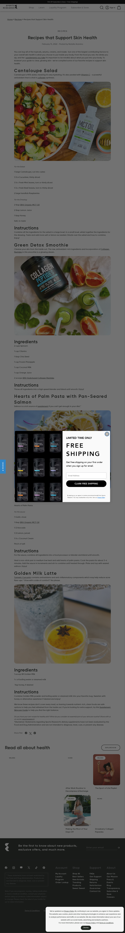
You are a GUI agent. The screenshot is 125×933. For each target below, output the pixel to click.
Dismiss (86, 927)
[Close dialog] (107, 434)
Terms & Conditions (106, 923)
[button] (3, 467)
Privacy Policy (69, 911)
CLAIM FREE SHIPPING (86, 483)
